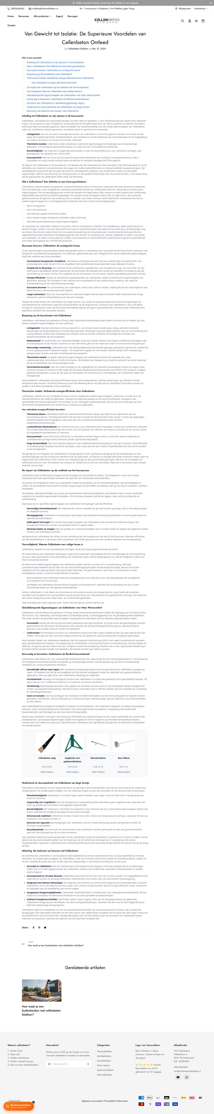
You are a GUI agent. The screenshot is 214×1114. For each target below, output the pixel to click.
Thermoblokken (104, 1051)
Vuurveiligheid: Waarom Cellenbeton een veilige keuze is (54, 91)
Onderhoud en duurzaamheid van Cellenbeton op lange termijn (58, 107)
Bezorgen (73, 16)
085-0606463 (181, 1067)
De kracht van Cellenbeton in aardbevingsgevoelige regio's (55, 103)
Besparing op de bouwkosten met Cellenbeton (49, 74)
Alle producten (41, 16)
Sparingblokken (104, 1074)
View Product (47, 772)
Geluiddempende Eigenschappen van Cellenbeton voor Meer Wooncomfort (63, 95)
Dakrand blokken (105, 1070)
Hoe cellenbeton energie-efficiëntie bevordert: (54, 82)
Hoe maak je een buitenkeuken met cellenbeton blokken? (41, 1010)
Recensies (23, 16)
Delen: (25, 927)
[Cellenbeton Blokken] (107, 20)
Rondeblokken (104, 1060)
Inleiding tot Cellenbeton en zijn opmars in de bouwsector (55, 62)
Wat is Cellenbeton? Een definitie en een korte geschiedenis (56, 66)
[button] (202, 20)
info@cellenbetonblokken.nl (187, 1071)
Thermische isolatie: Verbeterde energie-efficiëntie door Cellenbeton (60, 78)
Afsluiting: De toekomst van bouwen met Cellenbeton (53, 110)
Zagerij (59, 16)
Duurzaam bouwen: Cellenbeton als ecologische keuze (53, 70)
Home (11, 16)
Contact (11, 25)
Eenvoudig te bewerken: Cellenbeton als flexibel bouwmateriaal (58, 99)
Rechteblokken (104, 1056)
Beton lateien (103, 1065)
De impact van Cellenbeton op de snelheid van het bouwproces (58, 87)
